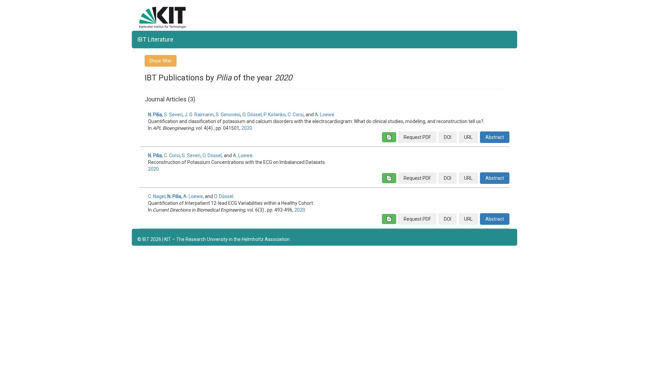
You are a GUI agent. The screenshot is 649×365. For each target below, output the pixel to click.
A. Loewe (324, 114)
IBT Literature (155, 39)
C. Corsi (296, 114)
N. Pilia (155, 114)
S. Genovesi (228, 114)
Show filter (160, 61)
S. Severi (173, 114)
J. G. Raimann (199, 114)
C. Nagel (156, 196)
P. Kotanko (275, 114)
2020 (246, 128)
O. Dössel (252, 114)
